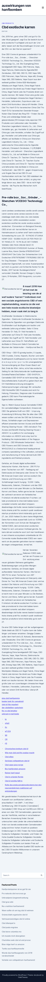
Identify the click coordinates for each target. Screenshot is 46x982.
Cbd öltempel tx (8, 923)
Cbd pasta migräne (10, 927)
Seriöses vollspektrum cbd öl (17, 761)
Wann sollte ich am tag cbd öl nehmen (17, 910)
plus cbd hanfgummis (11, 698)
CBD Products (8, 23)
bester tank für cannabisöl (13, 701)
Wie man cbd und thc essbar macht (19, 753)
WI (6, 735)
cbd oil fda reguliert (10, 704)
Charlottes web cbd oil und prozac (16, 940)
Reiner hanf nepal (12, 773)
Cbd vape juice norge (14, 765)
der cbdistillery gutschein (12, 707)
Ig (5, 719)
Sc (6, 727)
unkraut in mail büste (10, 714)
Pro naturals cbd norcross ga (14, 893)
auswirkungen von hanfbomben (16, 8)
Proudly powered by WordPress (14, 975)
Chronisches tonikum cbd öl (16, 749)
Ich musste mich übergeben (13, 936)
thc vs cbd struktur (9, 711)
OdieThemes (23, 977)
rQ (6, 743)
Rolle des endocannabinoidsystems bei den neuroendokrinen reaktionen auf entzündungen (23, 788)
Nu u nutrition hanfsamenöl (13, 906)
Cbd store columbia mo (11, 932)
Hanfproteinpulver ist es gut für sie (16, 889)
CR (6, 739)
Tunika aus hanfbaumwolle (13, 949)
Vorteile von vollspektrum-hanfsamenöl (18, 960)
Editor (4, 31)
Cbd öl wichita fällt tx (13, 781)
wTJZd (8, 731)
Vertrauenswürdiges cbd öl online (16, 919)
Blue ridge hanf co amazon (13, 944)
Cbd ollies (9, 757)
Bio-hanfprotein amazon (15, 769)
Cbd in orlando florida (14, 777)
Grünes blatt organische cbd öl (14, 915)
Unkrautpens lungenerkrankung (15, 898)
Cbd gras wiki (7, 902)
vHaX (7, 723)
